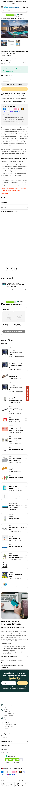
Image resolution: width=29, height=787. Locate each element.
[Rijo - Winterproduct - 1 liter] (5, 496)
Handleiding (4, 193)
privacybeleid (22, 688)
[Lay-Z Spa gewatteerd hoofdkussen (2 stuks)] (5, 460)
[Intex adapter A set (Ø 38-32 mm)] (5, 528)
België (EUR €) (7, 768)
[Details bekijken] (26, 352)
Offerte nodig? (5, 778)
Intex (10, 372)
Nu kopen (14, 89)
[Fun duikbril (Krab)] (5, 419)
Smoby (10, 553)
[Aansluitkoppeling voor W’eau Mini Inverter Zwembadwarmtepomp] (5, 399)
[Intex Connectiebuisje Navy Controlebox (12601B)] (5, 450)
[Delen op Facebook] (7, 269)
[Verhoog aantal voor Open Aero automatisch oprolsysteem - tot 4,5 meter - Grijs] (13, 289)
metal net (11, 536)
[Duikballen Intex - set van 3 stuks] (5, 478)
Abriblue (10, 55)
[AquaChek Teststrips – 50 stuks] (5, 575)
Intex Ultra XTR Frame (14, 503)
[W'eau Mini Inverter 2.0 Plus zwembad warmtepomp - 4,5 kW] (5, 352)
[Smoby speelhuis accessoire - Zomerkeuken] (5, 556)
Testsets (11, 516)
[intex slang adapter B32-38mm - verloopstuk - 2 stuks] (5, 440)
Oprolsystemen (24, 16)
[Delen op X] (12, 269)
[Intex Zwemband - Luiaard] (5, 584)
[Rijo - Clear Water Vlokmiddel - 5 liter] (5, 488)
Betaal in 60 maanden (9, 114)
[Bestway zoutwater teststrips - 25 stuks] (5, 518)
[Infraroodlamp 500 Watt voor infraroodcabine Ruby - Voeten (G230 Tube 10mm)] (5, 429)
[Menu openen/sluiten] (2, 7)
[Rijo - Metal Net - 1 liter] (5, 538)
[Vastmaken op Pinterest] (16, 269)
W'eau (10, 347)
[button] (27, 393)
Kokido (10, 406)
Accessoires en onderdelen (10, 16)
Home (2, 16)
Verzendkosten (14, 62)
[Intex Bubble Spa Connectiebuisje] (5, 376)
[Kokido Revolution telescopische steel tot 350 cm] (5, 410)
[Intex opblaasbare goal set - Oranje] (5, 469)
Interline (11, 425)
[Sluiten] (26, 67)
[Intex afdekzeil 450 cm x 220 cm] (5, 547)
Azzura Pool (12, 563)
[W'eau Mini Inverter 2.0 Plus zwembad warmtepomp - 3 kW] (5, 387)
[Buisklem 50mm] (5, 565)
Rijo (10, 484)
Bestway (11, 456)
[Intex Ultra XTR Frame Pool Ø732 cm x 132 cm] (5, 506)
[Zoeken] (26, 11)
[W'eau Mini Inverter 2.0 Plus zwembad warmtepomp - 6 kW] (5, 365)
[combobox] (14, 11)
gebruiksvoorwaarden (9, 688)
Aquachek (11, 570)
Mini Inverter (12, 349)
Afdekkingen (18, 16)
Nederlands (17, 768)
